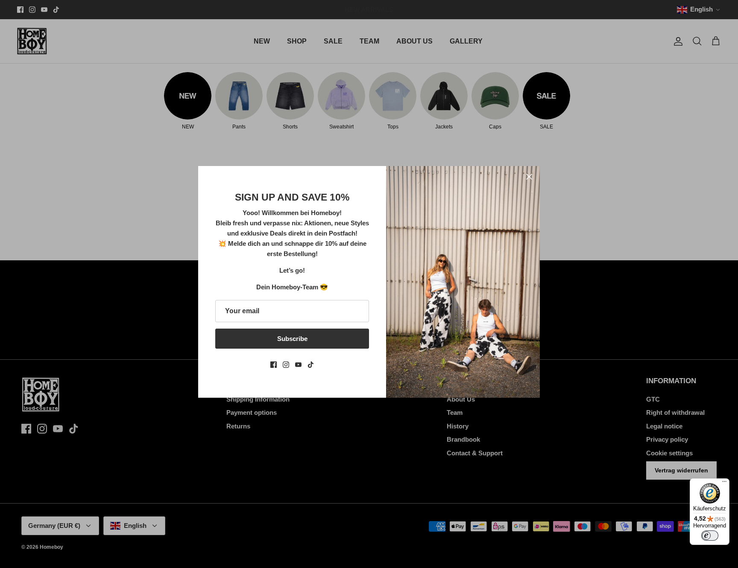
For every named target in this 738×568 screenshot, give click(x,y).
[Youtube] (298, 364)
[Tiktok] (311, 364)
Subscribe (292, 338)
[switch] (709, 535)
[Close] (529, 176)
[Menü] (724, 483)
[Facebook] (273, 364)
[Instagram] (286, 364)
